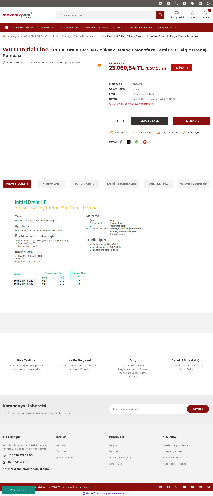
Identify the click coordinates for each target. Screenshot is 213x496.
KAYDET (198, 409)
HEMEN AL (192, 120)
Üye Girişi (61, 451)
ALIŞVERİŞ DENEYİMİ (194, 183)
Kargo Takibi (116, 463)
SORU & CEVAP (84, 183)
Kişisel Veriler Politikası (174, 463)
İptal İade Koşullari (172, 457)
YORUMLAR (51, 183)
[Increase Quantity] (124, 121)
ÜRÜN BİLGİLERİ (17, 183)
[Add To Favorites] (99, 66)
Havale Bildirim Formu (121, 457)
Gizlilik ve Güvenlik (172, 451)
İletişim (113, 445)
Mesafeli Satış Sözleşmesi (176, 445)
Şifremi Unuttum (64, 457)
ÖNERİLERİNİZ (158, 183)
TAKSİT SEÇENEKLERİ (121, 183)
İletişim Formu (116, 451)
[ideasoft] (89, 493)
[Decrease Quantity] (111, 121)
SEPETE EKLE (149, 120)
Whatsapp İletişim (20, 490)
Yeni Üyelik (62, 445)
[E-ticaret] (106, 493)
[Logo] (17, 14)
